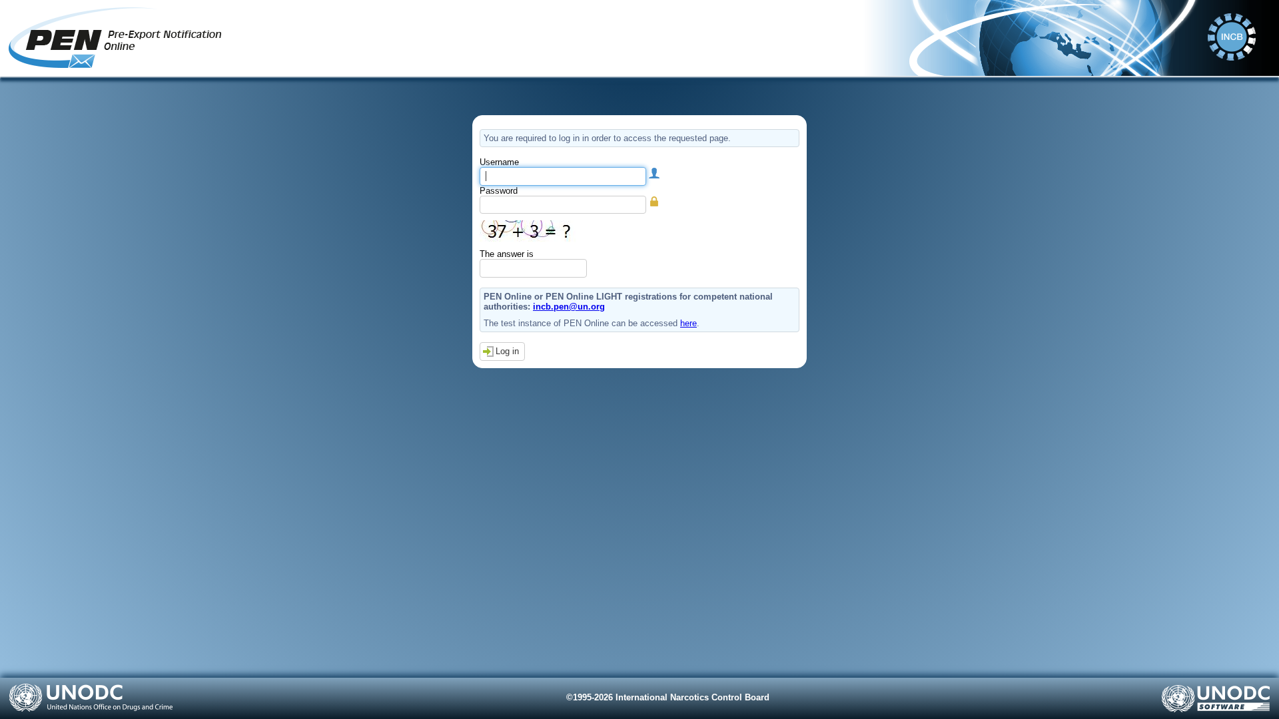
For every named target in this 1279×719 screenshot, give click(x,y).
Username (499, 162)
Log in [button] (507, 351)
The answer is (507, 254)
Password (499, 191)
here (688, 323)
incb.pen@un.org (569, 307)
